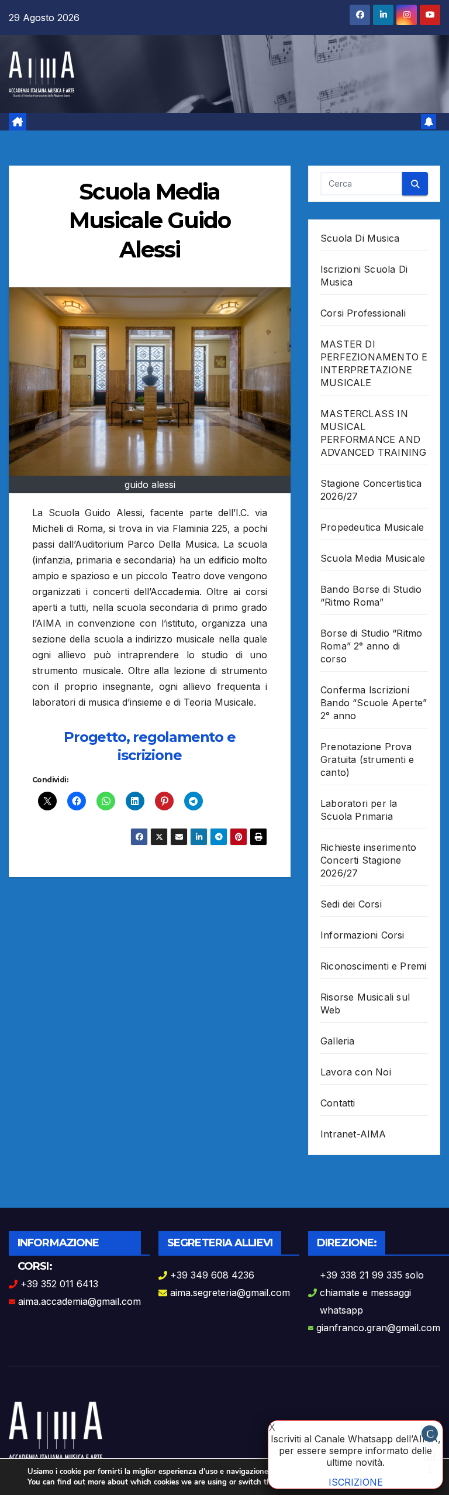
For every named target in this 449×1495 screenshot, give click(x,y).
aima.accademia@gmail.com (79, 1301)
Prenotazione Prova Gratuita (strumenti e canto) (367, 759)
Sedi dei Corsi (351, 904)
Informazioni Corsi (362, 935)
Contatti (337, 1103)
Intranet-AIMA (353, 1134)
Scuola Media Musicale (372, 558)
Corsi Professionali (363, 313)
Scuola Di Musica (359, 238)
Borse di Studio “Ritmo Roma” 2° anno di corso (371, 646)
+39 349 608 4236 (212, 1275)
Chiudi (430, 1434)
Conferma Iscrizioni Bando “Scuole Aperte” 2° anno (373, 702)
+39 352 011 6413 (59, 1284)
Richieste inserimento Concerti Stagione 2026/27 (368, 860)
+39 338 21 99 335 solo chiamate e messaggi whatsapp (372, 1292)
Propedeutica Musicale (372, 527)
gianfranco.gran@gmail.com (378, 1328)
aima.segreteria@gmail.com (230, 1292)
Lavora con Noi (355, 1072)
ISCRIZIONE (356, 1482)
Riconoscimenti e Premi (373, 966)
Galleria (337, 1041)
